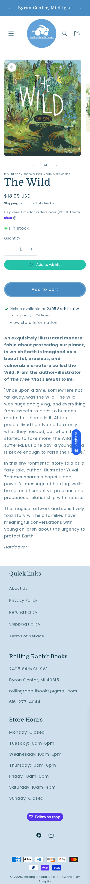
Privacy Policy (23, 600)
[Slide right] (56, 165)
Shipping (11, 203)
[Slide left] (34, 165)
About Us (18, 588)
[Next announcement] (81, 8)
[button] (11, 34)
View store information (33, 322)
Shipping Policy (24, 624)
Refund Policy (23, 612)
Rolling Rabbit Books (41, 877)
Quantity (12, 238)
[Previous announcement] (9, 8)
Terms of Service (26, 636)
